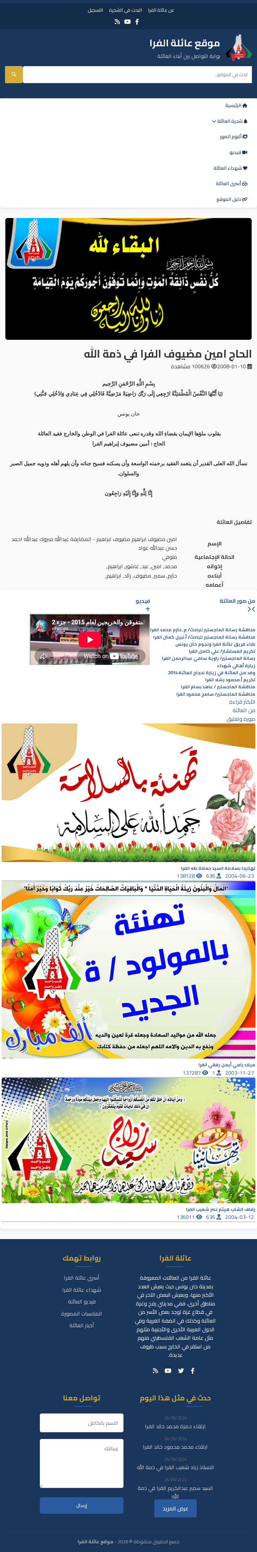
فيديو (236, 152)
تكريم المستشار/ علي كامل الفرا (222, 651)
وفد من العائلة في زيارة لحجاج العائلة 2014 (211, 672)
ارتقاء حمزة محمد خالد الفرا (175, 1426)
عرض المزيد (175, 1508)
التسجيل (95, 9)
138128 (186, 876)
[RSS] (117, 21)
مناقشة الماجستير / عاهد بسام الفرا (218, 687)
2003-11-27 (240, 1073)
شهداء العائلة (228, 168)
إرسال (81, 1505)
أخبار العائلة (81, 1325)
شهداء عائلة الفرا (81, 1290)
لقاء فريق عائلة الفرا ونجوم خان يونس (215, 644)
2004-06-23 (240, 876)
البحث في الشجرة (125, 9)
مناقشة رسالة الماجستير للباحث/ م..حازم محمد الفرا (202, 630)
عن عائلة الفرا (161, 9)
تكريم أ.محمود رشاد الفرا (230, 680)
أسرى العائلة (229, 183)
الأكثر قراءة (242, 702)
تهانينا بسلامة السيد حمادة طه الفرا (218, 868)
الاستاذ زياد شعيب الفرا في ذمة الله (175, 1467)
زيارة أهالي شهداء (236, 665)
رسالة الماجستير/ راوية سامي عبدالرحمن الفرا (208, 658)
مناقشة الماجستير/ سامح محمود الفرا (215, 694)
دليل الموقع (229, 199)
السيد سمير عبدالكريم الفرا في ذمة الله (175, 1492)
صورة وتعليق (241, 719)
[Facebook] (137, 21)
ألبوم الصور (231, 136)
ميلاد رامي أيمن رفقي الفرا (226, 1065)
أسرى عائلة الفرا (81, 1278)
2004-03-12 (240, 1217)
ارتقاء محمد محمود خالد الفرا (175, 1447)
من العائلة (244, 710)
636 (211, 876)
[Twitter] (181, 1371)
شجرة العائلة (230, 121)
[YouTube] (127, 21)
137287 (192, 1073)
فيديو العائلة (82, 1301)
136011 (186, 1217)
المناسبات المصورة (81, 1313)
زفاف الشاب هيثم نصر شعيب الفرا (220, 1209)
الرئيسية (233, 105)
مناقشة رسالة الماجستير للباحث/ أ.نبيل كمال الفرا (204, 637)
